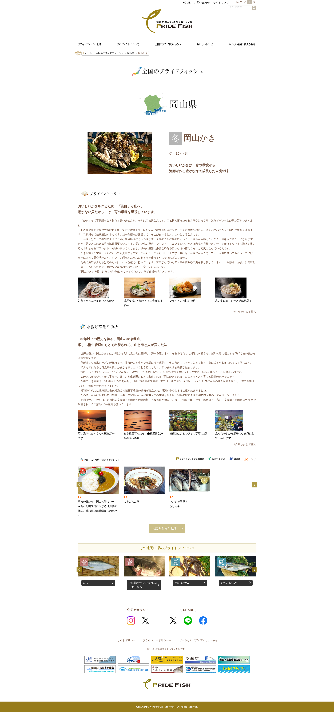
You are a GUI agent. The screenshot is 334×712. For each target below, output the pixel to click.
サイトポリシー (126, 640)
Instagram (131, 620)
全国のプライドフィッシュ (109, 53)
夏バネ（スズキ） (184, 583)
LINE (188, 620)
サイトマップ (221, 2)
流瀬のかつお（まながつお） (233, 585)
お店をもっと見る (164, 528)
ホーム (88, 53)
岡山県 (130, 53)
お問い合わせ (202, 2)
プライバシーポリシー (157, 640)
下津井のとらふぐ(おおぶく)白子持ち (97, 585)
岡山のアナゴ (136, 583)
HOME (186, 2)
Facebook (203, 620)
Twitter (145, 620)
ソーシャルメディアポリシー (198, 640)
